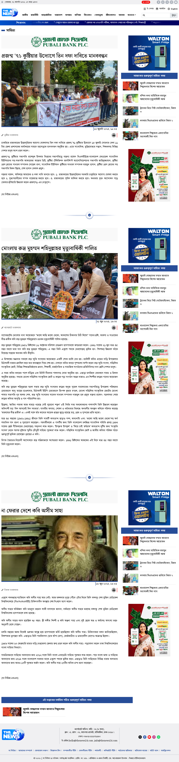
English (174, 9)
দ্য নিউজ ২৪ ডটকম (50, 758)
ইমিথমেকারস (140, 758)
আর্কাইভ (162, 8)
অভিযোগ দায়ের (141, 750)
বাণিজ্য (78, 15)
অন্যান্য (131, 15)
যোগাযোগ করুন (41, 750)
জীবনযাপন (111, 15)
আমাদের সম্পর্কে (25, 750)
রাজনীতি (34, 15)
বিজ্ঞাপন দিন (55, 750)
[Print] (114, 135)
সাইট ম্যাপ (154, 750)
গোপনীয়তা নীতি (85, 750)
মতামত (122, 15)
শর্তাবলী (98, 750)
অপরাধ (68, 15)
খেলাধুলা (99, 15)
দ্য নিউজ (12, 750)
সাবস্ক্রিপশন (165, 750)
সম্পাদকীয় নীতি (69, 750)
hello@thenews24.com (81, 741)
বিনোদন (87, 15)
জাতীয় (25, 15)
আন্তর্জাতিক (46, 15)
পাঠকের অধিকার (125, 750)
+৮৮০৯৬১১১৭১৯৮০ (92, 736)
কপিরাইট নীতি (109, 750)
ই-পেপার (150, 8)
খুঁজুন (174, 15)
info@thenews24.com (105, 741)
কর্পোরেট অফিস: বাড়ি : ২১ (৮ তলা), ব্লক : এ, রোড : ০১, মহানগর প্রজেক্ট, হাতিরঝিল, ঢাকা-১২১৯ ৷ (89, 731)
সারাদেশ (58, 15)
